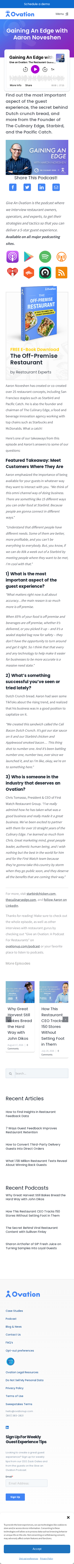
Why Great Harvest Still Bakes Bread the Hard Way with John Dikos (36, 1197)
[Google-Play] (29, 252)
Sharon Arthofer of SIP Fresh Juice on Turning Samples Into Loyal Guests (33, 1246)
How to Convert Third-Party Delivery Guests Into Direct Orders (33, 1146)
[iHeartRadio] (12, 268)
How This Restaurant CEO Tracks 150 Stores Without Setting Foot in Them (53, 1026)
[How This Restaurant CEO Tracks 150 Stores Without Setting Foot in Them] (53, 992)
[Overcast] (61, 252)
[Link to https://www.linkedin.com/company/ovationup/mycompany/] (7, 1427)
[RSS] (61, 268)
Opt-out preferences (28, 1558)
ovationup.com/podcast (23, 946)
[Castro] (45, 268)
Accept (37, 1548)
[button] (68, 1517)
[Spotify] (45, 252)
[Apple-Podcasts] (12, 252)
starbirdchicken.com (41, 893)
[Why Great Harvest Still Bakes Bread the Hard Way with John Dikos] (20, 992)
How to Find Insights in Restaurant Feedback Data (31, 1114)
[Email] (56, 187)
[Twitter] (27, 187)
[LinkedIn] (41, 187)
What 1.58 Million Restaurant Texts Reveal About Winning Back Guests (36, 1163)
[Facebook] (12, 187)
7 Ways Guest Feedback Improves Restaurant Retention (31, 1130)
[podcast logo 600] (20, 12)
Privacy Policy (46, 1558)
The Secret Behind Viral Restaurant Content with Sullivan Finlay (32, 1230)
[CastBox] (29, 268)
